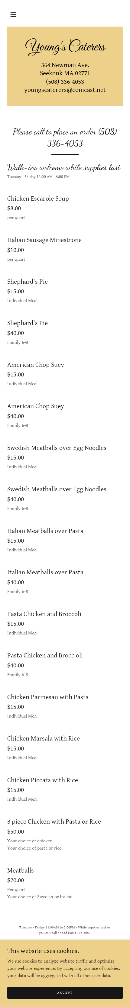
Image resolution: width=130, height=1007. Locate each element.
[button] (13, 14)
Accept (65, 993)
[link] (65, 47)
